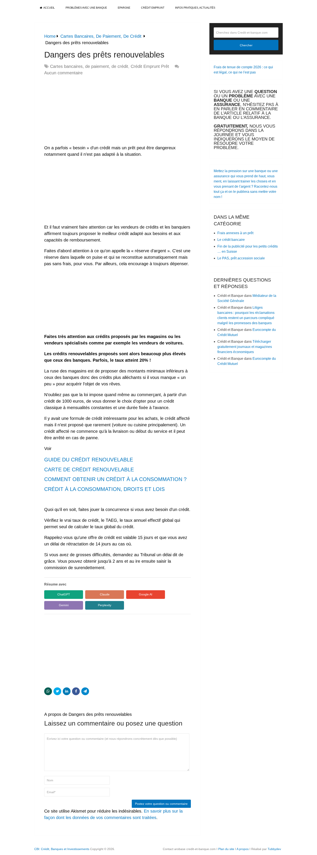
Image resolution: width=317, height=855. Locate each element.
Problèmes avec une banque (86, 7)
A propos (243, 849)
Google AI (145, 594)
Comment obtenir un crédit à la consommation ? (115, 479)
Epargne (124, 7)
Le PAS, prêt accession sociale (241, 258)
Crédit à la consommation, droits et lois (104, 489)
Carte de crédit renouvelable (89, 469)
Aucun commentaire (63, 72)
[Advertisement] (80, 110)
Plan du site (226, 849)
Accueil (49, 7)
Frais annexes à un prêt (235, 233)
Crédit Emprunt (152, 7)
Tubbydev (274, 849)
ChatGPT (63, 594)
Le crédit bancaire (231, 239)
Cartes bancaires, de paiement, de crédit (89, 66)
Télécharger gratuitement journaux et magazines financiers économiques (244, 347)
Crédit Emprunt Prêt (150, 66)
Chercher (246, 45)
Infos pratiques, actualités (195, 7)
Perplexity (104, 605)
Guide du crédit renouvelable (88, 460)
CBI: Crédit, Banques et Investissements (61, 849)
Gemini (64, 605)
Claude (105, 594)
